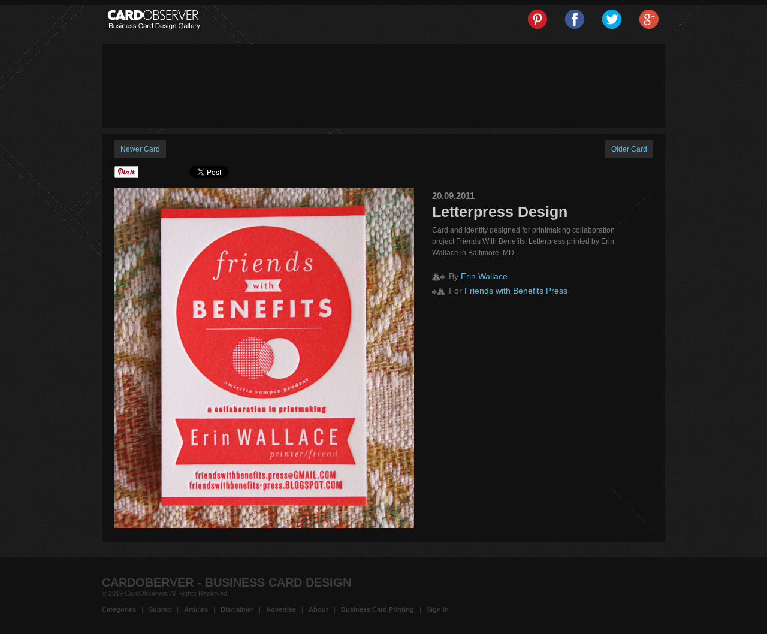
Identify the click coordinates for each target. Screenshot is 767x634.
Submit (160, 609)
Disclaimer (237, 609)
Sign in (438, 609)
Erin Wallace (484, 276)
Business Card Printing (377, 609)
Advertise (281, 609)
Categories (119, 609)
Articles (196, 609)
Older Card (629, 149)
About (318, 609)
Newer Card (140, 149)
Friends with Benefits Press (515, 290)
